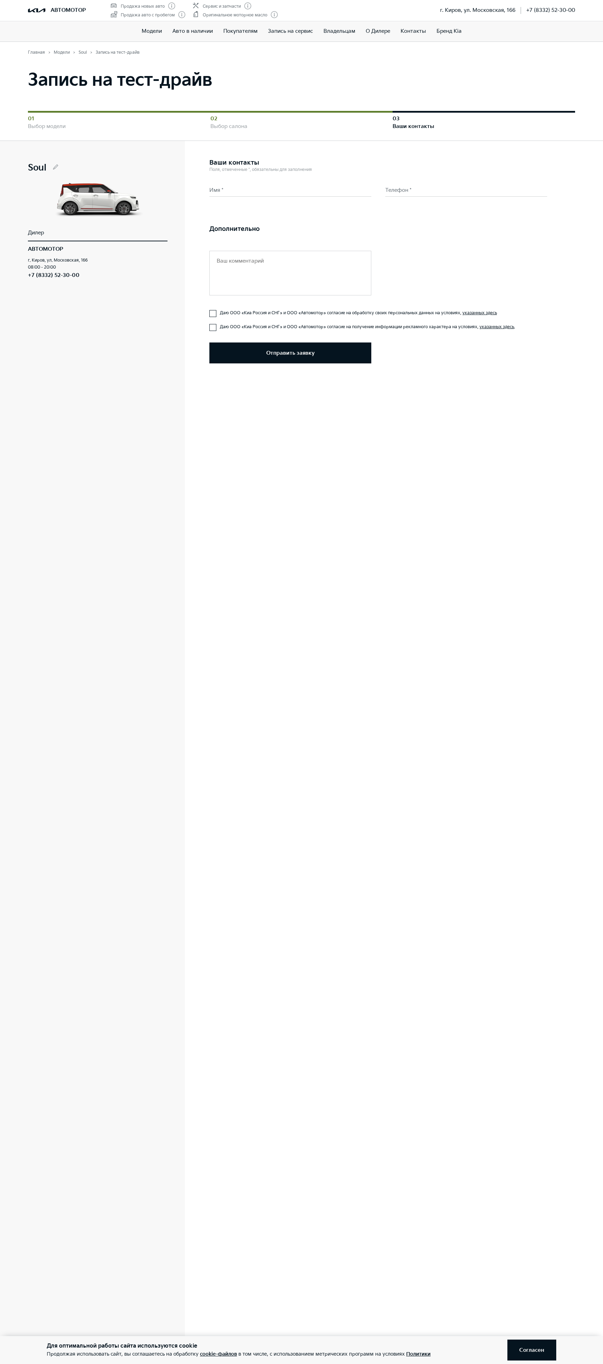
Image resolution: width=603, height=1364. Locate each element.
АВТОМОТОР (68, 10)
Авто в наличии (192, 31)
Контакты (413, 31)
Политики (418, 1354)
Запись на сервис (290, 31)
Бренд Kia (449, 31)
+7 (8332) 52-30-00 (550, 10)
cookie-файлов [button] (218, 1354)
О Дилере (378, 31)
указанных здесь (479, 313)
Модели (152, 31)
